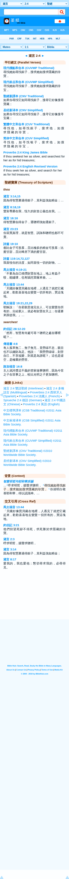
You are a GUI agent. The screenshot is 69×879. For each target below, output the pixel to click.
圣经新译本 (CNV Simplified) (23, 110)
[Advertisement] (34, 598)
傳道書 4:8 (10, 343)
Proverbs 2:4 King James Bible (25, 152)
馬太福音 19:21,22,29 (17, 303)
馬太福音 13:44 (13, 284)
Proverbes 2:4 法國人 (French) (39, 396)
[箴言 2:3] (4, 402)
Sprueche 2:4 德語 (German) (22, 400)
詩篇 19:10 (10, 244)
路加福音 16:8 (12, 366)
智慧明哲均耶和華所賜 (18, 481)
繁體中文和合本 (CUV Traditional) (26, 124)
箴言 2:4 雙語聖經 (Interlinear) (23, 388)
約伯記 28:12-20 (14, 329)
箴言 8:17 (9, 559)
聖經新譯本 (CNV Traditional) (23, 96)
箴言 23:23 (10, 229)
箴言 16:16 (10, 218)
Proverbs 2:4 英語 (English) (41, 404)
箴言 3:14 (9, 549)
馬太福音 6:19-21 (15, 269)
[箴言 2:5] (65, 402)
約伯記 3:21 (11, 525)
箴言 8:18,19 (11, 207)
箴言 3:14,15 (11, 196)
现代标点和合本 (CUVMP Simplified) (28, 82)
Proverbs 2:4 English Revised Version (30, 166)
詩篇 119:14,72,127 (16, 258)
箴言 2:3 (9, 539)
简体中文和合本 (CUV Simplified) (26, 138)
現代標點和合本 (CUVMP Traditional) (28, 68)
